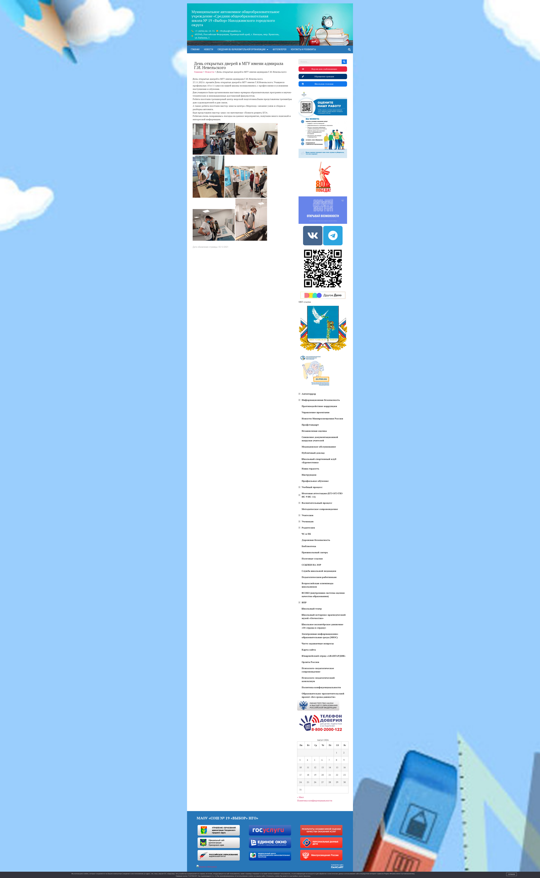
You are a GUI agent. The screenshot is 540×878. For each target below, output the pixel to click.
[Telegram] (333, 235)
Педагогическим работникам (319, 577)
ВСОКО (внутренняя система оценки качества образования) (323, 594)
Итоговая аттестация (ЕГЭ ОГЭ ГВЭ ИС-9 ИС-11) (322, 495)
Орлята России (310, 662)
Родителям (308, 527)
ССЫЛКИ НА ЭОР (311, 564)
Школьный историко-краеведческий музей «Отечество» (324, 616)
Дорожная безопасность (316, 540)
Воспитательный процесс (317, 502)
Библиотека (309, 546)
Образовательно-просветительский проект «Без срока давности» (323, 695)
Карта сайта (309, 649)
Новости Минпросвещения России (322, 418)
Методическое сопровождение (320, 509)
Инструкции (309, 474)
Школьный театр (312, 608)
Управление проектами (315, 412)
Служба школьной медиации (319, 570)
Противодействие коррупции (319, 406)
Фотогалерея (279, 49)
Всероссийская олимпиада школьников (317, 585)
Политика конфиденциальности (321, 687)
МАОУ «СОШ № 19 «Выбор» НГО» (227, 818)
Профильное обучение (315, 481)
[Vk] (312, 235)
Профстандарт (310, 424)
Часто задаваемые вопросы (318, 643)
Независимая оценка (314, 430)
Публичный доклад (313, 452)
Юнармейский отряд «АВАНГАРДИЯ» (324, 655)
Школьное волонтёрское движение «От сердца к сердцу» (322, 626)
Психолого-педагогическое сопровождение (318, 670)
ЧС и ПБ (306, 533)
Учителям (307, 515)
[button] (349, 49)
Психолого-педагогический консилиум (318, 679)
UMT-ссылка (305, 301)
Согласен (511, 874)
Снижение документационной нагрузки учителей (320, 439)
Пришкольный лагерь (315, 552)
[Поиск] (344, 61)
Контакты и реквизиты (303, 49)
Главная (195, 49)
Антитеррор (309, 393)
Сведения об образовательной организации (241, 49)
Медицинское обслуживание (319, 446)
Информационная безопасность (321, 400)
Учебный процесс (312, 487)
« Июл (300, 797)
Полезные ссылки (312, 558)
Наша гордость (310, 468)
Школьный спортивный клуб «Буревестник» (319, 460)
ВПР (304, 602)
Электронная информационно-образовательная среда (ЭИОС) (320, 635)
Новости (208, 49)
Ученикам (307, 521)
